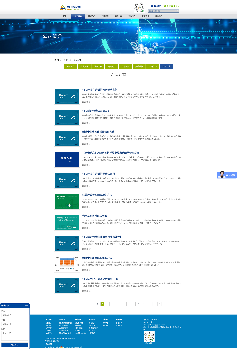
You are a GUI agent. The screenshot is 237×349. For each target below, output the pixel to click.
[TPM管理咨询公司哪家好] (67, 111)
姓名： (4, 311)
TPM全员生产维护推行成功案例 (99, 89)
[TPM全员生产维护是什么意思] (67, 174)
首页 (64, 16)
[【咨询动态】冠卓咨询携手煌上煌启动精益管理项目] (67, 153)
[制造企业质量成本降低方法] (67, 258)
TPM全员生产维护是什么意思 (98, 174)
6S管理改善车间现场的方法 (97, 195)
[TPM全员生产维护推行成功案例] (67, 90)
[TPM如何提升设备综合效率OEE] (67, 279)
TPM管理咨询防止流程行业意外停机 (102, 237)
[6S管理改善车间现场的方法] (67, 195)
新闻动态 (77, 60)
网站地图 (48, 344)
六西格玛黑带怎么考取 (94, 216)
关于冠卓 (67, 60)
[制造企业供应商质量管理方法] (67, 132)
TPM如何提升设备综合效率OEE (100, 279)
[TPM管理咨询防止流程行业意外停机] (67, 237)
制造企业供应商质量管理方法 (98, 132)
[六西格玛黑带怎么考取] (67, 216)
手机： (4, 320)
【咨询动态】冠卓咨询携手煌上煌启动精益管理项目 (110, 153)
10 (149, 304)
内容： (4, 329)
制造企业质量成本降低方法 (97, 258)
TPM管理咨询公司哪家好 (96, 110)
